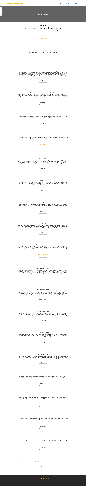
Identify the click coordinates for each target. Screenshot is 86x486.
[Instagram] (43, 483)
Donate (81, 3)
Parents (76, 3)
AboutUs (58, 3)
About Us (43, 12)
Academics (62, 3)
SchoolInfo (72, 3)
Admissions (67, 3)
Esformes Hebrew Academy (16, 4)
